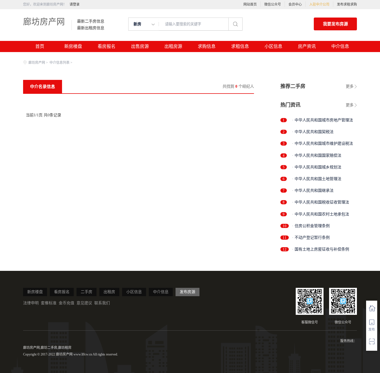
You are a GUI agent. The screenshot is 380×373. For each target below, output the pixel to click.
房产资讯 (307, 46)
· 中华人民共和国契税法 (313, 132)
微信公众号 (272, 4)
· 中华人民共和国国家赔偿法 (316, 155)
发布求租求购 (347, 4)
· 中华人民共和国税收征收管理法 (320, 202)
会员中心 (295, 4)
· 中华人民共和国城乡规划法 (316, 167)
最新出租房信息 (90, 28)
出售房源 (140, 46)
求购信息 (207, 46)
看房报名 (106, 46)
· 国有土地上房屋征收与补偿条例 (320, 249)
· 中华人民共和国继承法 (313, 190)
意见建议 (84, 303)
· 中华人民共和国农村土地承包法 (320, 214)
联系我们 (102, 303)
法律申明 (31, 303)
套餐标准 (48, 303)
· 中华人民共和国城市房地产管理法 (322, 120)
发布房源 (187, 292)
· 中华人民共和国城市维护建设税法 (322, 143)
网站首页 (250, 4)
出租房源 (173, 46)
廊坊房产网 (44, 21)
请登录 (75, 4)
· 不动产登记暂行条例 (311, 237)
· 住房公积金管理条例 (311, 226)
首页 (39, 46)
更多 (350, 86)
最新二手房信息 (90, 21)
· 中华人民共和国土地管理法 (316, 179)
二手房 (86, 292)
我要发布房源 (335, 24)
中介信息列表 (60, 63)
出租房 (109, 292)
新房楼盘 (73, 46)
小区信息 (273, 46)
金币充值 (66, 303)
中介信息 (340, 46)
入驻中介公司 (319, 4)
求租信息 (240, 46)
